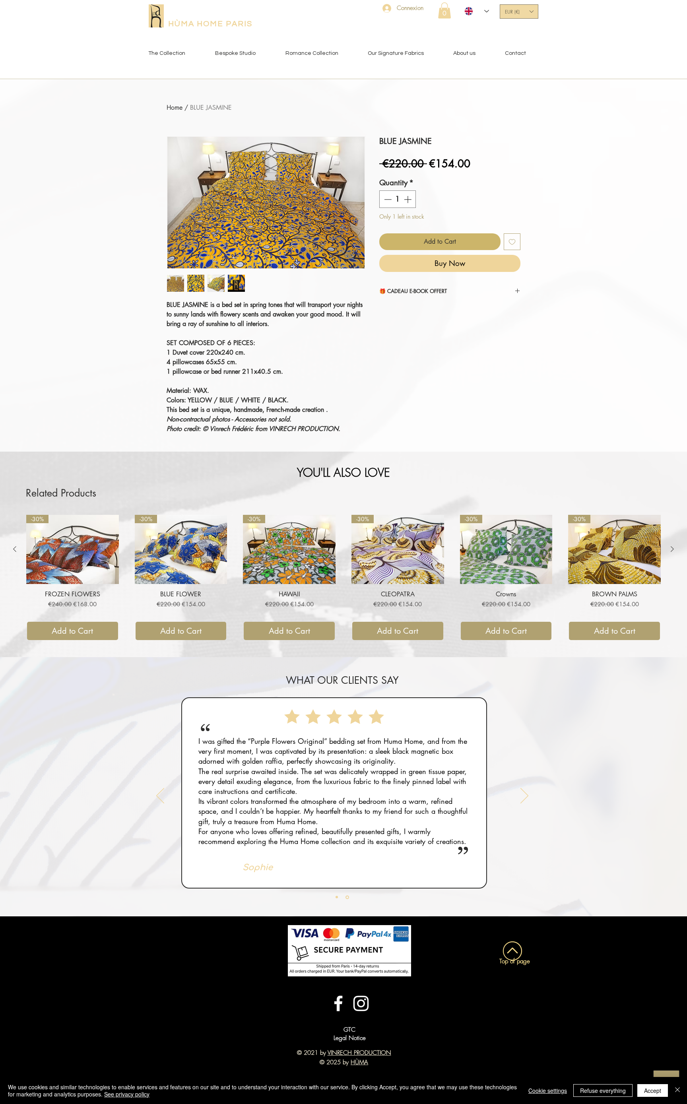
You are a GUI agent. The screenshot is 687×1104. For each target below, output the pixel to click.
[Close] (677, 1090)
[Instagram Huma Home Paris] (361, 1003)
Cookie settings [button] (547, 1090)
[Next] (524, 796)
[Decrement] (387, 199)
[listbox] (519, 11)
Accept (652, 1090)
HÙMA (359, 1062)
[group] (343, 577)
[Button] (509, 1040)
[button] (444, 10)
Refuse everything (603, 1090)
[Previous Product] (14, 549)
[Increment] (408, 199)
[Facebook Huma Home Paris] (338, 1003)
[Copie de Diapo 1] (348, 897)
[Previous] (160, 796)
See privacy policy (126, 1094)
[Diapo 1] (337, 897)
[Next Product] (672, 549)
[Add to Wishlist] (512, 241)
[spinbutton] (398, 199)
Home (174, 107)
